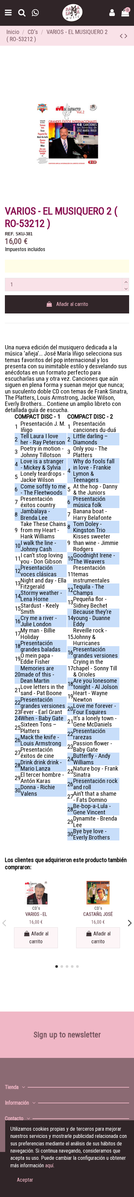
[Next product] (126, 35)
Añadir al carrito (72, 304)
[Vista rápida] (36, 902)
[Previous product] (122, 35)
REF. (9, 233)
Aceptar (25, 1180)
